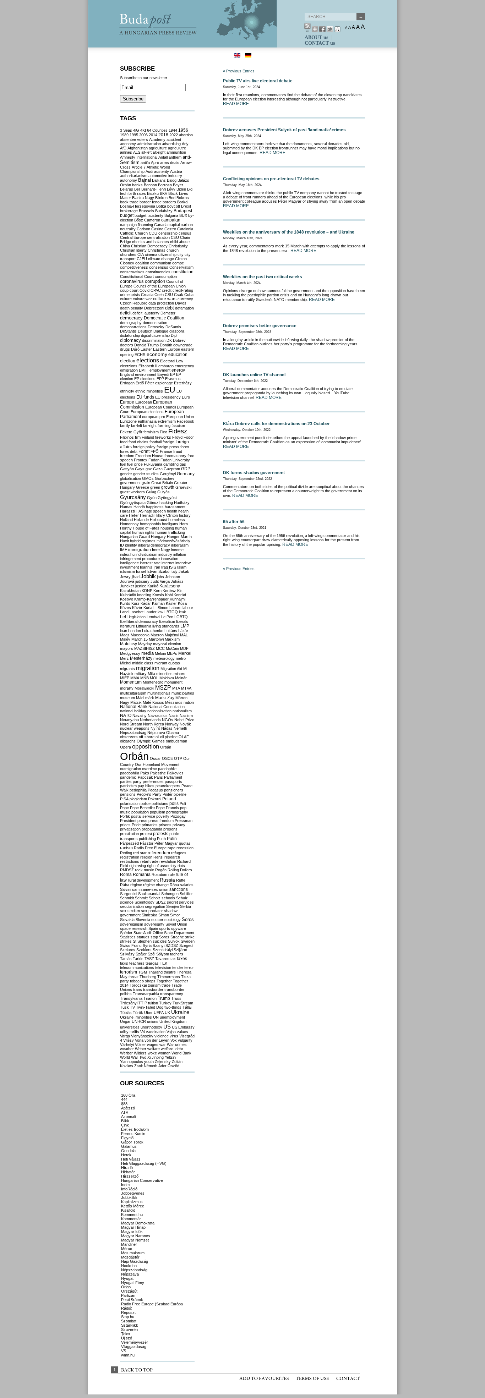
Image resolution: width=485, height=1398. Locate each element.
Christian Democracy (149, 246)
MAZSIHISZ (144, 648)
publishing (147, 839)
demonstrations (133, 327)
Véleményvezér (134, 1342)
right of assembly (161, 866)
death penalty (131, 308)
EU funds (145, 397)
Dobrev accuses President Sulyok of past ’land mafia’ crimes (284, 129)
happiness (155, 507)
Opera (125, 747)
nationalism (182, 711)
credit (166, 290)
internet (168, 563)
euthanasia (147, 421)
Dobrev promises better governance (259, 325)
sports (164, 928)
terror (189, 967)
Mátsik (136, 702)
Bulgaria (171, 215)
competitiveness (134, 267)
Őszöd (173, 1066)
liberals (182, 621)
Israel (141, 571)
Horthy (126, 528)
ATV (124, 1112)
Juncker (127, 586)
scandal (153, 894)
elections (147, 360)
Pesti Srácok (132, 1300)
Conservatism (181, 267)
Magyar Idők (132, 1231)
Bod (172, 198)
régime (136, 885)
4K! (143, 130)
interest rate (150, 563)
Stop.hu (127, 1317)
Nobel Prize (184, 720)
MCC (160, 648)
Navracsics (158, 715)
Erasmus (173, 379)
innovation (169, 559)
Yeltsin (170, 1057)
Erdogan (127, 383)
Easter (146, 349)
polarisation (130, 803)
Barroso (165, 185)
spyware (178, 928)
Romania (142, 874)
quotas (185, 843)
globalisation (130, 478)
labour (187, 607)
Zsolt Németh (145, 1066)
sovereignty (154, 924)
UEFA (159, 1012)
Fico (163, 432)
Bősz (138, 220)
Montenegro (153, 682)
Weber (140, 1049)
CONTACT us (320, 43)
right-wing (137, 866)
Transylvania (131, 998)
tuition (153, 1003)
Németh (180, 728)
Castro (170, 229)
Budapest (183, 210)
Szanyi (158, 945)
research (172, 857)
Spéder (126, 933)
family (125, 425)
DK (169, 340)
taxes (182, 958)
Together (164, 981)
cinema (151, 254)
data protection (161, 303)
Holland (126, 519)
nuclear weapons (134, 728)
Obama (172, 732)
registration (129, 857)
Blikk (125, 1121)
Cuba (189, 294)
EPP (160, 379)
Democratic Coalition (164, 318)
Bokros (182, 198)
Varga (125, 1036)
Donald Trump (146, 345)
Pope (124, 808)
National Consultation (166, 707)
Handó (139, 507)
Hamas (126, 507)
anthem (175, 157)
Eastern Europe (166, 349)
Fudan (153, 460)
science (126, 902)
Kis (179, 590)
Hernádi (146, 515)
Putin (172, 838)
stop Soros (160, 937)
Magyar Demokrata (137, 1223)
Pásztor (146, 843)
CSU (169, 294)
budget (126, 215)
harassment (175, 507)
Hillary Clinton (166, 515)
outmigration (130, 769)
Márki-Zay (164, 697)
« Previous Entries (239, 71)
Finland (148, 437)
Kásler (171, 603)
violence (161, 1036)
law (160, 612)
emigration (129, 370)
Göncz (152, 502)
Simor (175, 915)
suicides (160, 941)
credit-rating (183, 290)
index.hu (127, 554)
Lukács (170, 631)
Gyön (152, 497)
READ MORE (236, 103)
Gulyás (163, 492)
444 (124, 1099)
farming (164, 425)
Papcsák (145, 777)
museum (127, 698)
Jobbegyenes (133, 1193)
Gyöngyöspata (133, 502)
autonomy (128, 180)
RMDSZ (127, 870)
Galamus (129, 1146)
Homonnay (129, 524)
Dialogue (160, 331)
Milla (151, 673)
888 (124, 1104)
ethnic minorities (149, 391)
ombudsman (176, 741)
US (167, 1027)
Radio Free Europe (150, 848)
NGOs (167, 720)
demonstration (155, 322)
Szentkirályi (163, 950)
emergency (184, 366)
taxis (124, 963)
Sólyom (162, 954)
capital (174, 225)
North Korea (153, 724)
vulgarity (185, 1040)
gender (126, 474)
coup (124, 290)
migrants (127, 669)
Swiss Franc (131, 945)
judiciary (142, 581)
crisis (135, 294)
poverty (162, 816)
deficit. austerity (145, 313)
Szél (151, 954)
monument (173, 682)
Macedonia (140, 635)
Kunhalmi (177, 599)
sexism (133, 911)
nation (189, 702)
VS (123, 1351)
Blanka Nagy (143, 198)
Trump (164, 998)
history (185, 515)
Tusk (124, 1007)
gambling (171, 464)
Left (124, 616)
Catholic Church (134, 233)
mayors (126, 648)
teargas (152, 963)
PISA (124, 799)
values (182, 1032)
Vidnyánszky (142, 1036)
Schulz (182, 898)
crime (125, 294)
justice (140, 586)
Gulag (151, 492)
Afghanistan (137, 148)
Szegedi (186, 945)
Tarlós (138, 958)
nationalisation (159, 711)
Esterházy (183, 383)
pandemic (128, 777)
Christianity (178, 246)
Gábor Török (132, 1142)
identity (131, 545)
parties (126, 781)
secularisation (132, 906)
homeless (176, 519)
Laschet (136, 612)
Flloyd (177, 437)
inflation (179, 554)
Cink (125, 1125)
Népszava (156, 732)
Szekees (127, 950)
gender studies (146, 474)
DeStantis (128, 331)
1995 (134, 135)
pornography (177, 812)
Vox (173, 1040)
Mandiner (129, 1244)
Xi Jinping (155, 1057)
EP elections (145, 379)
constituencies (158, 272)
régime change (156, 885)
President (128, 820)
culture (126, 299)
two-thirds (172, 1007)
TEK (163, 963)
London (134, 631)
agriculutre (177, 148)
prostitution (129, 834)
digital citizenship (155, 335)
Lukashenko (152, 631)
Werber (126, 1053)
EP (172, 374)
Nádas (167, 728)
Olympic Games (151, 741)
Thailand (155, 972)
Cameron (152, 220)
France (166, 451)
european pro (153, 417)
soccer (157, 919)
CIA (140, 254)
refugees (178, 853)
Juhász (177, 581)
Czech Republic (133, 303)
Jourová (127, 581)
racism (126, 847)
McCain (172, 648)
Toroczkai (138, 985)
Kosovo (126, 599)
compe (178, 263)
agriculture (158, 148)
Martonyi (156, 639)
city (181, 254)
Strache (177, 937)
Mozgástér (130, 1257)
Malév (125, 639)
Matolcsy (128, 643)
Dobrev (179, 340)
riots (181, 866)
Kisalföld (128, 1210)
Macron (157, 635)
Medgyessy (130, 653)
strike (190, 937)
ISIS (172, 567)
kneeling (144, 595)
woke (152, 1053)
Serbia (185, 906)
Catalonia (185, 229)
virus (174, 1036)
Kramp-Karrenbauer (151, 599)
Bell (137, 189)
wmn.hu (128, 1355)
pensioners (173, 790)
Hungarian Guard (135, 536)
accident (174, 139)
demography (131, 322)
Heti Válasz (131, 1159)
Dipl (174, 335)
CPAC (156, 290)
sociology (172, 919)
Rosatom (159, 874)
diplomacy (130, 340)
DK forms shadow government (254, 472)
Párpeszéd (129, 843)
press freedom (161, 820)
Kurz (135, 603)
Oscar (155, 758)
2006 (143, 135)
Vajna (171, 1032)
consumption (166, 276)
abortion (186, 135)
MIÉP (124, 678)
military (141, 673)
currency (185, 299)
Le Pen (167, 617)
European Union (180, 417)
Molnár (181, 678)
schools (168, 898)
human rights (143, 532)
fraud (177, 451)
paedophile (167, 769)
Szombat (128, 1321)
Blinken (161, 198)
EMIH (143, 370)
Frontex (140, 460)
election (127, 360)
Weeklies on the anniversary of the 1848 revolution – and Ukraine (288, 232)
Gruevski (183, 487)
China (125, 246)
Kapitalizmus (132, 1202)
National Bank (133, 707)
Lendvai (153, 617)
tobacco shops (143, 981)
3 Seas (126, 130)
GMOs (148, 478)
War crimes (177, 1044)
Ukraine (180, 1012)
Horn (183, 524)
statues (143, 937)
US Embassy (183, 1027)
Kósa (182, 603)
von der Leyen (157, 1040)
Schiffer (186, 894)
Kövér (137, 607)
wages (152, 1044)
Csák (178, 294)
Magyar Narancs (135, 1236)
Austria (176, 171)
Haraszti (127, 511)
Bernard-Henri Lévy (158, 189)
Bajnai (144, 180)
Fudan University (175, 460)
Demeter (167, 313)
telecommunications (137, 967)
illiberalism (180, 545)
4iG (136, 130)
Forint (143, 451)
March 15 (139, 639)
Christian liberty (133, 250)
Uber (148, 1012)
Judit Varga (160, 581)
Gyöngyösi (167, 497)
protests (160, 833)
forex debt (128, 451)
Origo (126, 1287)
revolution (167, 861)
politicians (160, 803)
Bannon (150, 185)
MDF (184, 648)
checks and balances (150, 242)
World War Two (133, 1057)
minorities (164, 673)
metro (181, 658)
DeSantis (173, 327)
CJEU (142, 259)
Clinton (181, 259)
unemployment (172, 1017)
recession (185, 848)
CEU (175, 237)
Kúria (147, 607)
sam (136, 889)
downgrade (182, 345)
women (164, 1053)
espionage (164, 383)
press (142, 820)
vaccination (155, 1032)
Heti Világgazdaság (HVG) (144, 1163)
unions (152, 1021)
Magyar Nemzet (135, 1240)
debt (169, 308)
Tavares (162, 958)
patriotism (128, 786)
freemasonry (175, 456)
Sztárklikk (129, 1325)
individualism (146, 554)
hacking (166, 502)
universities (130, 1027)
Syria (147, 945)
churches (128, 254)
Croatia (147, 294)
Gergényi (168, 474)
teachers (137, 963)
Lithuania (143, 626)
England (127, 374)
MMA (134, 678)
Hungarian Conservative (142, 1180)
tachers (176, 954)
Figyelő (127, 1138)
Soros (188, 919)
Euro (186, 397)
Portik (125, 816)
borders (169, 202)
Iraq (164, 567)
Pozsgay (178, 816)
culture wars (164, 299)
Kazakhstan (130, 590)
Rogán (161, 870)
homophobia (150, 524)
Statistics (128, 937)
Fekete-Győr (131, 432)
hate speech (155, 511)
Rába (124, 885)
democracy (131, 317)
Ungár (125, 1021)
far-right (150, 425)
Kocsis (158, 595)
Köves (125, 607)
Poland (169, 798)
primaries (150, 825)
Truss (176, 998)
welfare (153, 1049)
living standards (165, 626)
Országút (129, 1291)
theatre (170, 972)
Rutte (180, 880)
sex (123, 911)
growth (167, 487)
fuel (123, 464)
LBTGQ (171, 612)
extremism (167, 421)
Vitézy (128, 1040)
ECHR (140, 354)
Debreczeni (154, 308)
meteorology (164, 658)
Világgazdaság (133, 1346)
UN (156, 1017)
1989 (124, 135)
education (177, 354)
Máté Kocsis (153, 702)
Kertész (169, 590)
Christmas (156, 250)
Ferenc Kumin (133, 1133)
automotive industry (165, 176)
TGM (142, 972)
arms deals (169, 162)
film (138, 437)
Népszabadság (133, 732)
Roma (126, 874)
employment (159, 370)
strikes (126, 941)
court (134, 290)
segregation (155, 906)
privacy (179, 825)
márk (149, 698)
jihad (136, 577)
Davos (180, 303)
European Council (160, 407)
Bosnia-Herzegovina (137, 206)
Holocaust (158, 519)
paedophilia (129, 773)
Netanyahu (129, 720)
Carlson (143, 229)
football (155, 442)
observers (129, 737)
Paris (158, 777)
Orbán (165, 747)
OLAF (184, 737)
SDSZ (161, 902)
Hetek (126, 1155)
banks (137, 185)
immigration (139, 549)
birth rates (137, 193)
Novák (185, 724)
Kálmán (158, 603)
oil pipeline (169, 737)
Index (126, 1185)
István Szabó (158, 571)
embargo (166, 366)
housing (167, 528)
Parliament (173, 777)
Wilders (140, 1053)
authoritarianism (133, 176)
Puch (161, 839)
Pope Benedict (142, 808)
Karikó (152, 586)
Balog (171, 180)
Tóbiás (126, 1012)
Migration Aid (171, 669)
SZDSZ (171, 945)
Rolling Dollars (180, 870)
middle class (142, 663)
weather (127, 1049)
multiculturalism (133, 693)
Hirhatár (128, 1172)
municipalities (182, 693)
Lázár (183, 631)
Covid (144, 290)
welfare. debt (172, 1049)
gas (183, 464)
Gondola (128, 1150)
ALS (136, 152)
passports (173, 781)
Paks (144, 773)
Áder (162, 1066)
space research (133, 928)
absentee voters (134, 139)
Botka (161, 206)
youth (149, 1061)
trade (166, 985)
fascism (178, 425)
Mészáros (173, 702)
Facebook (185, 421)
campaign (170, 220)
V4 (142, 1032)
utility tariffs (129, 1032)
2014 (153, 135)
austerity (161, 171)
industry (165, 554)
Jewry (125, 577)
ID (122, 545)
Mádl (140, 698)
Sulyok (174, 941)
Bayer (178, 185)
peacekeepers (168, 786)
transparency (171, 994)
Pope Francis (167, 808)
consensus (158, 267)
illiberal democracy (154, 545)
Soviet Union (176, 924)
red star (140, 853)
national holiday (133, 711)
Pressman (183, 820)
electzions (128, 366)
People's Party (149, 794)
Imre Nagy (161, 550)
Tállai (186, 1007)
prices (125, 825)
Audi (149, 171)
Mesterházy (141, 658)
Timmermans (168, 977)
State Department (179, 933)
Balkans (159, 180)
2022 (173, 135)
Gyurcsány (133, 497)
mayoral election (167, 644)
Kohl (169, 595)
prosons (170, 829)
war (162, 1044)
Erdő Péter (145, 383)
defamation (184, 308)
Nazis (174, 715)
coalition (142, 263)
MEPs (172, 653)
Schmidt (127, 898)
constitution (182, 271)
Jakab (184, 571)
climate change (161, 259)
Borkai (182, 202)
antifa (145, 162)
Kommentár (131, 1219)
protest (146, 834)
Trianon (150, 998)
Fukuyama (153, 464)
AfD (123, 148)
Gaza (158, 469)
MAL (184, 635)
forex (184, 447)
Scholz (154, 898)
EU (169, 389)
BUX (183, 215)
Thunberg (148, 977)
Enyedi (163, 374)
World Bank (181, 1053)
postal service (143, 816)
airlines (126, 152)
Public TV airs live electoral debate (258, 80)
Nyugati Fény (132, 1283)
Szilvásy (127, 954)
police (146, 803)
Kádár (146, 603)
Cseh (159, 294)
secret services (180, 902)
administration (149, 144)
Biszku (153, 193)
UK (167, 1012)
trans (137, 989)
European (143, 402)
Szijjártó (180, 950)
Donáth (166, 345)
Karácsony (169, 585)
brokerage (129, 211)
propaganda (152, 829)
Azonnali (128, 1116)
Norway (172, 724)
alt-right (159, 152)
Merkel (184, 653)
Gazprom (172, 469)
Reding (126, 853)
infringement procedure (140, 559)
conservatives (132, 272)
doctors (126, 345)
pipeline (180, 794)
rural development (143, 880)
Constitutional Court (137, 276)
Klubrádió (128, 595)
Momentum (131, 682)
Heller (134, 515)
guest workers (132, 492)
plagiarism (138, 799)
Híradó (127, 1168)
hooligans (170, 524)
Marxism (172, 639)
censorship (168, 233)
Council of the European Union (159, 286)
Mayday (145, 644)
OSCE (167, 758)
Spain (153, 928)
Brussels (146, 211)
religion (146, 857)
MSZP (163, 687)
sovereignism (131, 924)
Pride (136, 825)
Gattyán (127, 469)
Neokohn (129, 1265)
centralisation (158, 237)
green (155, 487)
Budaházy (164, 211)
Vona (139, 1040)
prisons (165, 825)
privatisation (130, 829)
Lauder (151, 612)
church (173, 250)
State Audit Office (148, 933)
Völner (140, 1044)
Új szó (126, 1338)
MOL (154, 678)
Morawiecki (144, 688)
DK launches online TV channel (254, 374)
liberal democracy (142, 621)
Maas (125, 635)
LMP (184, 626)
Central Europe (133, 237)
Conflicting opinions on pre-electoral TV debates (271, 178)
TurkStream (183, 1003)
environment (145, 374)
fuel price (135, 464)
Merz (124, 658)
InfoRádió (129, 1189)
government (130, 483)
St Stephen (142, 941)
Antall (163, 157)
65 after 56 (234, 521)
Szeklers (144, 950)
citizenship (167, 254)
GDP (185, 468)
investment (129, 567)
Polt (183, 803)
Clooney (127, 263)
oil (157, 737)
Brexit (186, 206)
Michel (125, 663)
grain (146, 483)
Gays (140, 469)
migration (147, 668)
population (140, 812)
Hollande (141, 519)
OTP (178, 758)
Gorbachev (164, 478)
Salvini (125, 889)
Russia (167, 880)
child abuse (180, 242)
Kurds (125, 603)
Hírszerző (129, 1176)
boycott (173, 206)
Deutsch (145, 331)
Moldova (166, 678)
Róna (174, 885)
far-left (136, 425)
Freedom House (149, 456)
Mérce (126, 1248)
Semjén (172, 906)
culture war (142, 299)
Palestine (158, 773)
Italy (174, 571)
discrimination (153, 340)
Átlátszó (128, 1108)
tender (177, 967)
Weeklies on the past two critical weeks (262, 276)
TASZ (149, 958)
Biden (181, 189)
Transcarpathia (146, 994)
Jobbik (148, 576)
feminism (151, 432)
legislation (137, 617)
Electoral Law (171, 361)
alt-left (146, 152)
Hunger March (179, 536)
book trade (129, 202)
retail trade (149, 861)
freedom (127, 456)
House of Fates (146, 528)
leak (182, 612)
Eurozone (128, 421)
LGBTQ (181, 617)
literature (127, 626)
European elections (147, 412)
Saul (142, 894)
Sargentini (128, 894)
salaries (187, 885)
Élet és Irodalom (135, 1129)
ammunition (176, 152)
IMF (123, 549)
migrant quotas (167, 663)
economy (157, 354)
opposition (145, 746)
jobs (160, 577)
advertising (171, 144)
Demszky (156, 327)
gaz (149, 469)
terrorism (128, 972)
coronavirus (132, 281)
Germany (186, 473)
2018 (163, 134)
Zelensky (163, 1061)
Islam (181, 567)
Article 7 (139, 167)
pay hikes (146, 786)
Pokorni (154, 799)
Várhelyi (127, 1044)
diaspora (176, 331)
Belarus (126, 189)
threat (133, 977)
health (172, 511)
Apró (155, 162)
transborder (153, 989)
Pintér (168, 794)
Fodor (189, 437)
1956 (183, 130)
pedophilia (138, 790)
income (177, 550)
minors (179, 673)
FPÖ (155, 451)
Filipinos (127, 437)
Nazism (186, 715)
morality (126, 688)
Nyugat (127, 1278)
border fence (151, 202)
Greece (142, 487)
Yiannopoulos (131, 1061)
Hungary (158, 536)
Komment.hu (132, 1214)
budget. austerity (149, 215)
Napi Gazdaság (134, 1261)
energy (178, 370)
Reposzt (128, 1312)
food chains (138, 442)
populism (157, 812)
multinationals (158, 693)
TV (132, 1007)
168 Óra (128, 1095)
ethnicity (127, 391)
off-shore (146, 737)
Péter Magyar (166, 843)
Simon (163, 915)
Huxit (124, 541)
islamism (127, 571)
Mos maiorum (133, 1253)
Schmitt (141, 898)
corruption (155, 281)
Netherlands (150, 720)
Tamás (126, 958)
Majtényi (172, 635)
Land (124, 612)
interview (183, 563)
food (123, 442)
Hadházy (182, 502)
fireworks (163, 437)
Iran (156, 567)
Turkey (165, 1003)
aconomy (128, 144)
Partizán (128, 1295)
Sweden (188, 941)
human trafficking (170, 532)
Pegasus (155, 790)
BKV (163, 193)
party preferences (148, 781)
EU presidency (168, 397)
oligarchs (128, 741)
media (147, 653)
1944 (173, 130)
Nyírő (155, 728)
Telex (125, 1334)
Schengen (170, 894)
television (163, 967)
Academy (157, 139)
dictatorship (130, 335)
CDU (153, 233)
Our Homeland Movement (157, 764)
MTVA (186, 688)
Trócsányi (128, 1003)
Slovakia (127, 919)
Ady (185, 144)
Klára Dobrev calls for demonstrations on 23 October (276, 423)
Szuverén (129, 1329)
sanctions (178, 889)
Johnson (172, 577)
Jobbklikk (129, 1197)
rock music (144, 870)
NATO (125, 715)
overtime (149, 769)
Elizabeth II (147, 366)
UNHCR (139, 1021)
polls (174, 803)
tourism (154, 985)
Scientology (144, 902)
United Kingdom (172, 1021)
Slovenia (143, 919)
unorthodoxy (151, 1027)
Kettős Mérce (132, 1206)
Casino (157, 229)
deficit (125, 313)
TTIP (142, 1003)
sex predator (152, 911)
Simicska (149, 915)
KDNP (147, 590)
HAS (139, 511)
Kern (157, 590)
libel (123, 621)
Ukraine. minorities (136, 1017)
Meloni (160, 653)
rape (171, 848)
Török (138, 1012)
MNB (144, 678)
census (185, 233)
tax (173, 958)
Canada (161, 225)
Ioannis (146, 567)
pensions (128, 794)
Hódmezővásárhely (173, 541)
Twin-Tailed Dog (149, 1007)
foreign (168, 442)
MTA (176, 688)
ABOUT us (316, 37)
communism (160, 263)
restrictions (129, 861)
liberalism (167, 621)
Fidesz (177, 431)
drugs (125, 349)
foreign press (168, 447)
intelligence (129, 563)
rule (171, 874)
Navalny (139, 715)
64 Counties (157, 130)
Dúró (135, 349)
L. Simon (160, 607)
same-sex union (154, 889)
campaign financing (136, 225)
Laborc (175, 607)
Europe (127, 402)
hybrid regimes (143, 541)
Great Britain (162, 483)
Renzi (158, 857)
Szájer (141, 954)
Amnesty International (138, 157)
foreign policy (144, 447)
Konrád (180, 595)
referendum (159, 852)
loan (123, 631)
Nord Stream (131, 724)
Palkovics (175, 773)
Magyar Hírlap (133, 1227)
